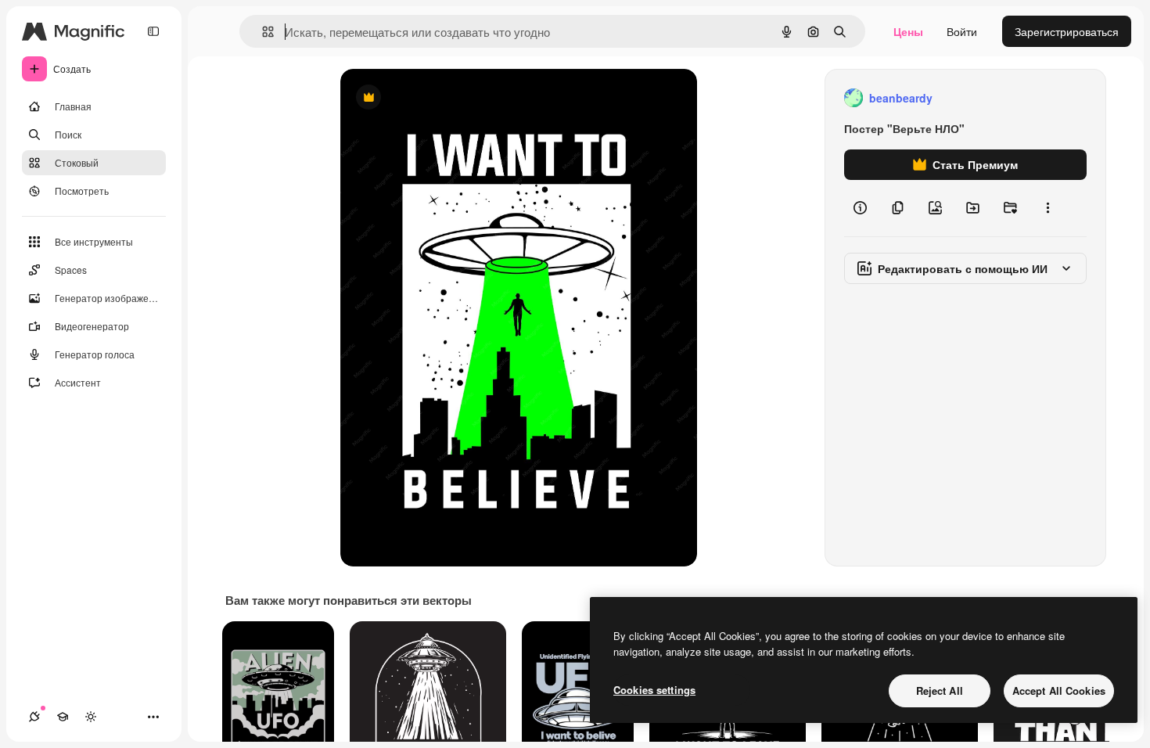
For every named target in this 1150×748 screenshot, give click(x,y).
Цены (908, 31)
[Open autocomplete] (261, 32)
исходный (445, 98)
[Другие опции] (1047, 208)
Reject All (939, 690)
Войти (962, 31)
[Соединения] (34, 716)
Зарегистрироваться (1067, 31)
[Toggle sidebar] (153, 31)
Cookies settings (654, 689)
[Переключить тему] (90, 716)
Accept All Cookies (1058, 690)
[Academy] (62, 716)
